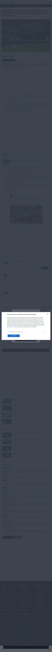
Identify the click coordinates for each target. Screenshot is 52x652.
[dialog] (26, 326)
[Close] (48, 314)
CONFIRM (13, 335)
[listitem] (26, 332)
